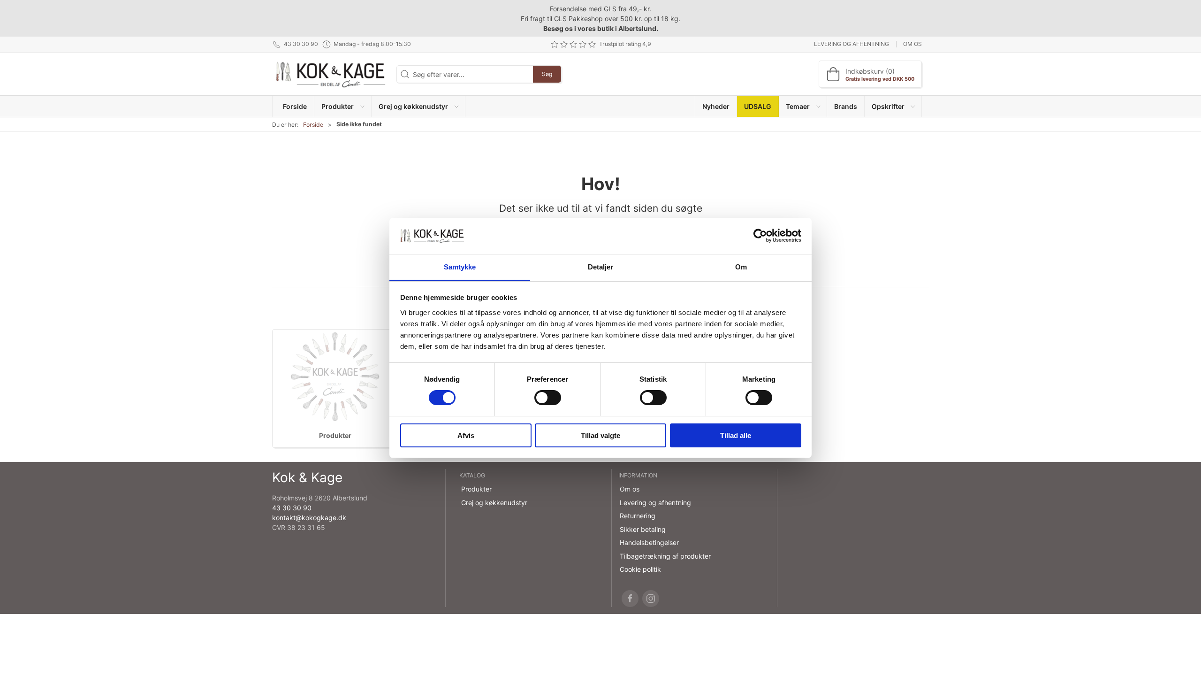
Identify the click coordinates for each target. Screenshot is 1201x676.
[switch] (547, 397)
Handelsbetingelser (649, 542)
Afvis (465, 435)
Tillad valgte (600, 435)
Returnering (637, 516)
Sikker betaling (643, 529)
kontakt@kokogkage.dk (309, 518)
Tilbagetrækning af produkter (665, 556)
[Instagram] (650, 598)
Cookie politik (640, 569)
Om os (912, 43)
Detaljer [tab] (601, 267)
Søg (547, 73)
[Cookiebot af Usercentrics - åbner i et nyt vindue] (760, 236)
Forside (313, 124)
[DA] (330, 74)
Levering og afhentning (851, 43)
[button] (342, 106)
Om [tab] (741, 267)
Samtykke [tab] (460, 267)
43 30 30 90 (292, 508)
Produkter (335, 435)
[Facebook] (630, 598)
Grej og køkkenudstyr (494, 503)
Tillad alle (735, 435)
